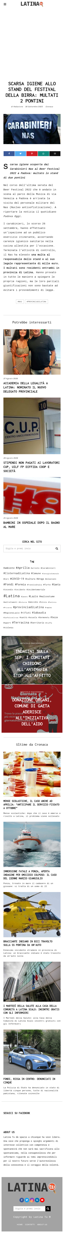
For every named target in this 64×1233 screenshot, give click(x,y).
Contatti (30, 1224)
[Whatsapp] (43, 153)
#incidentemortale (36, 589)
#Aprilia (23, 567)
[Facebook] (9, 153)
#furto (47, 584)
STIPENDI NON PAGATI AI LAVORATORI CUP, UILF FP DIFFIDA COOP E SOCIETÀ (31, 467)
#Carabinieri (48, 568)
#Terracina (20, 622)
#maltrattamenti (10, 602)
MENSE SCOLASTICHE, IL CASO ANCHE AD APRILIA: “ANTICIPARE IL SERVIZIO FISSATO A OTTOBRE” (31, 804)
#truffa (48, 623)
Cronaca (49, 107)
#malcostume (47, 596)
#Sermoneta (43, 617)
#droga (40, 579)
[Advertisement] (32, 43)
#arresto (35, 568)
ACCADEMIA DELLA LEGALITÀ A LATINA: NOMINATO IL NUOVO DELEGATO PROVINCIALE (25, 387)
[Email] (55, 153)
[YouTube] (42, 1200)
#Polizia (43, 602)
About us (42, 1224)
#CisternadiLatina (16, 573)
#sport (7, 622)
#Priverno (7, 607)
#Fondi (8, 584)
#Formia (20, 584)
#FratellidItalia (34, 585)
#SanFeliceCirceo (10, 617)
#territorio (37, 622)
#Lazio (33, 596)
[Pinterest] (32, 153)
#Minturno (23, 602)
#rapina (48, 607)
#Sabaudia (39, 612)
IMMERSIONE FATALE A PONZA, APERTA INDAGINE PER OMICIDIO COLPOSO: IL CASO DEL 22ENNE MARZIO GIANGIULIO (30, 875)
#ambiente (9, 568)
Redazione (18, 107)
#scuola (32, 617)
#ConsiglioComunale (50, 573)
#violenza (8, 627)
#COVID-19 (17, 578)
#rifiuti (26, 612)
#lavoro (24, 597)
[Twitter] (20, 153)
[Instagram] (32, 1200)
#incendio (8, 589)
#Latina (11, 595)
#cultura (30, 579)
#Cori (6, 579)
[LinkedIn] (37, 1200)
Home (20, 1224)
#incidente (19, 589)
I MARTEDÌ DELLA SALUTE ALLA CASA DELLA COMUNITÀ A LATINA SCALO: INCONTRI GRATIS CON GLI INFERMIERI (31, 1009)
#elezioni (50, 579)
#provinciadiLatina (36, 302)
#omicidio (33, 602)
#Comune (36, 573)
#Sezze (54, 617)
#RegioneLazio (11, 613)
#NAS (20, 302)
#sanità (23, 617)
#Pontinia (52, 602)
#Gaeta (56, 584)
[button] (57, 548)
